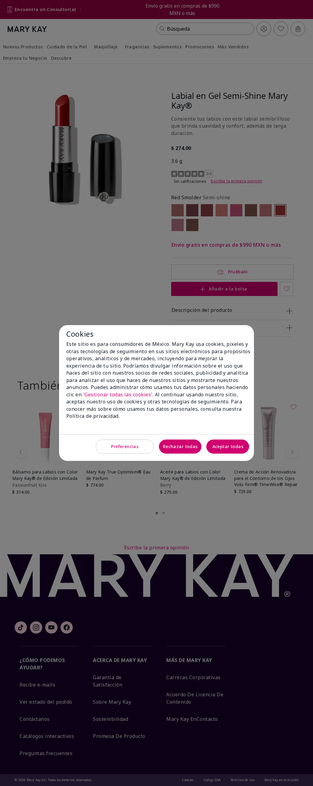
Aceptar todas (227, 446)
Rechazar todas (180, 446)
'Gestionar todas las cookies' (118, 394)
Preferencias (124, 446)
